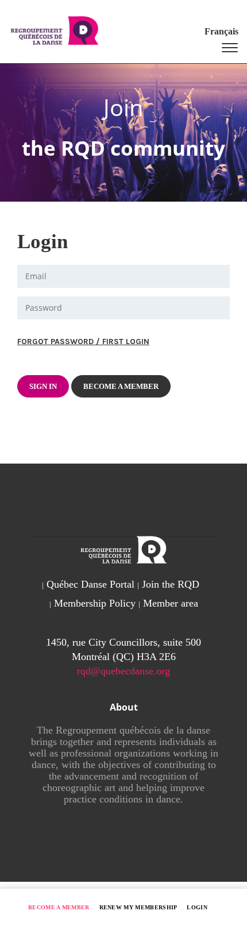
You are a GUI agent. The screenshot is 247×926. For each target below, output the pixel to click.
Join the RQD (170, 584)
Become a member (59, 907)
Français (221, 31)
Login (197, 907)
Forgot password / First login (83, 341)
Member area (170, 603)
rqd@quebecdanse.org (123, 671)
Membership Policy (95, 603)
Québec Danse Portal (90, 584)
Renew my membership (138, 907)
